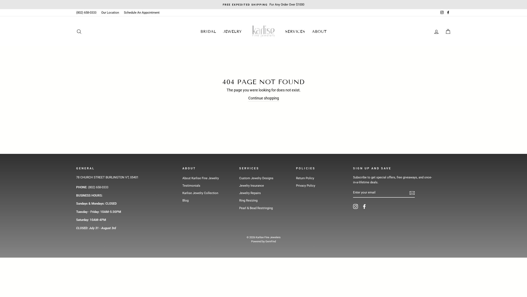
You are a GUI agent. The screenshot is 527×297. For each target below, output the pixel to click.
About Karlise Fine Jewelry (200, 178)
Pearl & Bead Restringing (256, 208)
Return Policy (305, 178)
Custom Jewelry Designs (256, 178)
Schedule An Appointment (142, 12)
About (319, 31)
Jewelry (232, 31)
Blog (185, 200)
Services (295, 31)
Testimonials (191, 185)
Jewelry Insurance (251, 185)
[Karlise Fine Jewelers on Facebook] (364, 206)
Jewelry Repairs (250, 193)
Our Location (110, 12)
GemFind (270, 241)
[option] (263, 4)
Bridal (208, 31)
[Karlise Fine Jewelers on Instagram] (355, 206)
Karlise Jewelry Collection (200, 193)
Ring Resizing (248, 200)
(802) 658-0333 (86, 12)
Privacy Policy (305, 185)
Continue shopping (263, 98)
